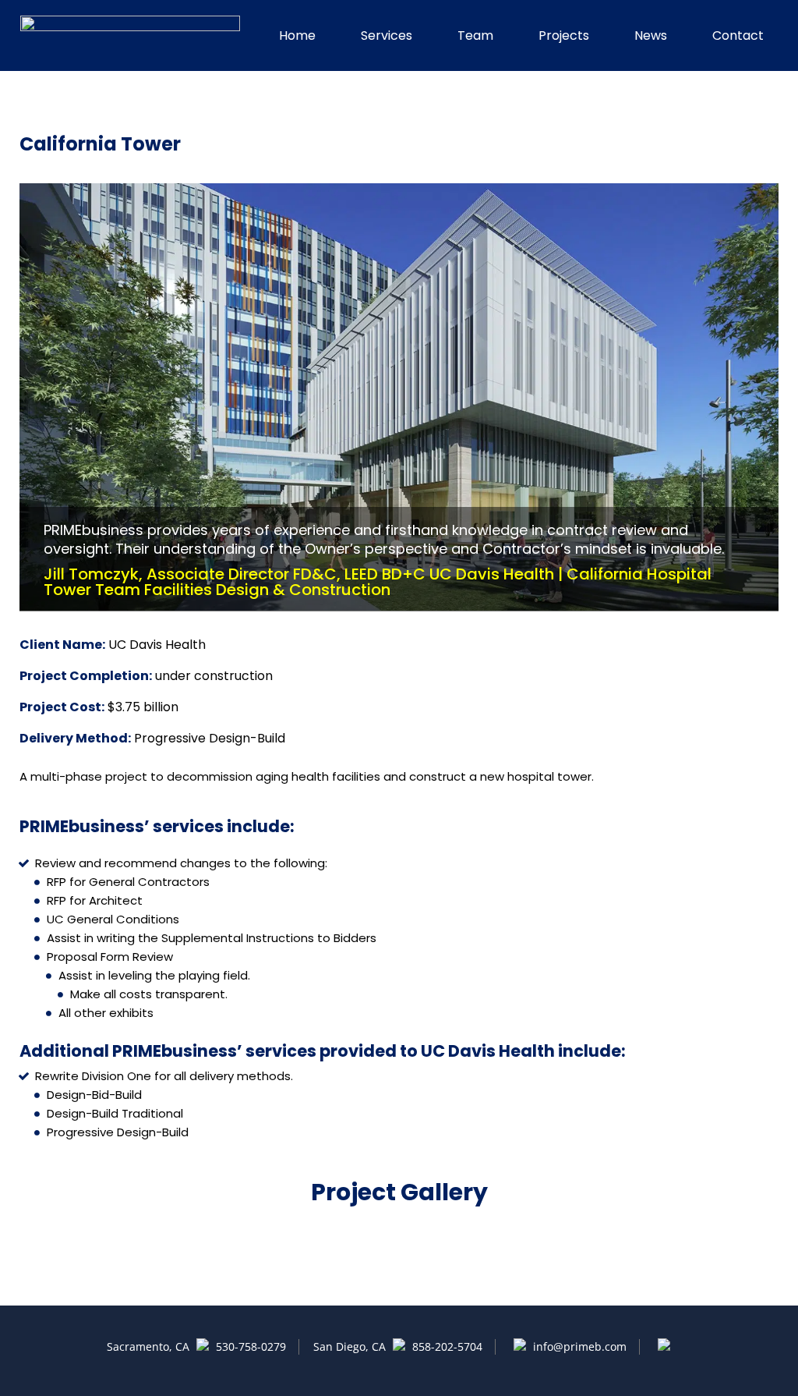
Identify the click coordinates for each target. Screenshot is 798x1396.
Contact (738, 35)
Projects (563, 35)
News (650, 35)
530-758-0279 (251, 1346)
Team (475, 35)
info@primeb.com (578, 1346)
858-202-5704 (447, 1346)
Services (386, 35)
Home (297, 35)
